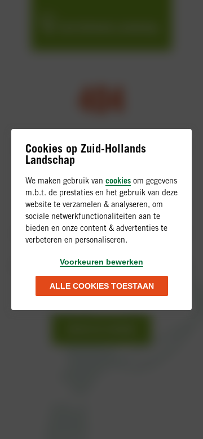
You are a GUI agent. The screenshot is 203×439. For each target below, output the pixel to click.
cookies (118, 180)
